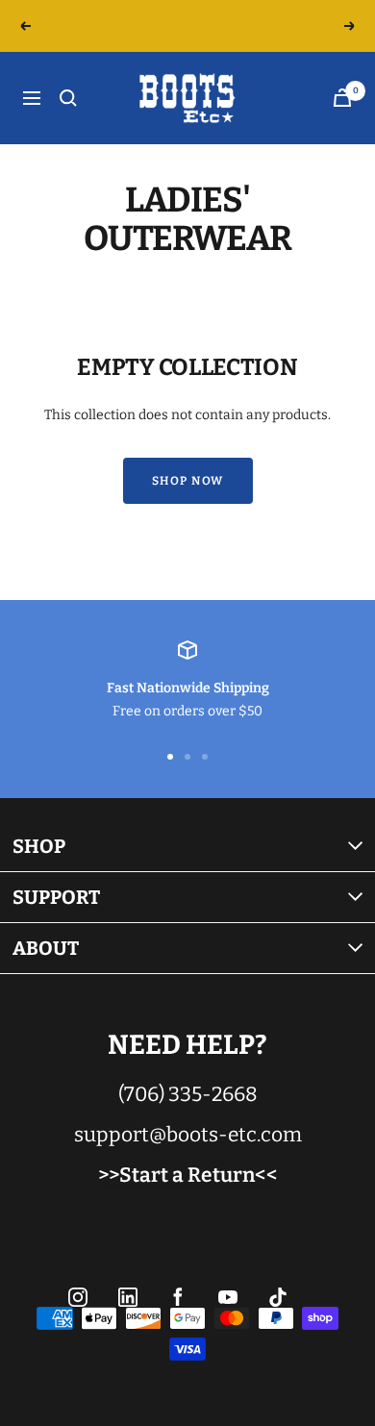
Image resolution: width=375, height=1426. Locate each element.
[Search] (68, 98)
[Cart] (342, 97)
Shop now (188, 481)
